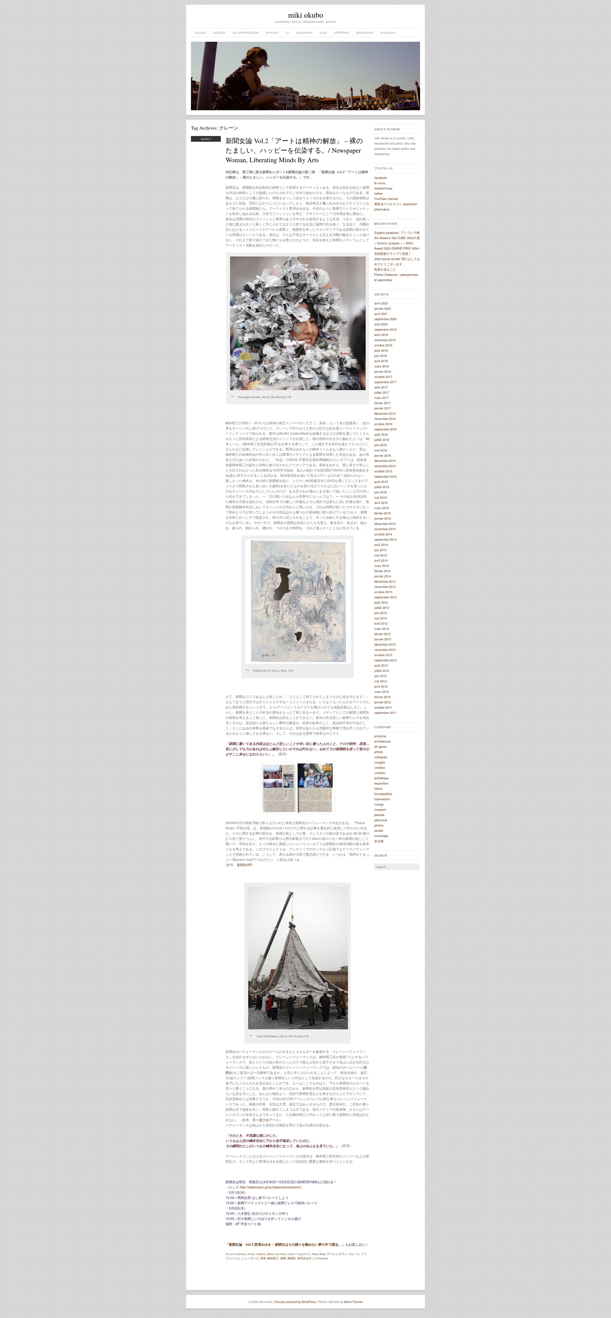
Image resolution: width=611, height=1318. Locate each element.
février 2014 (382, 571)
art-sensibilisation (246, 32)
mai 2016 (380, 450)
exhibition (341, 32)
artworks (272, 32)
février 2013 (382, 634)
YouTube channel (386, 198)
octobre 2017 (383, 376)
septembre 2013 (385, 597)
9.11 (308, 1254)
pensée (379, 814)
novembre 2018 (384, 340)
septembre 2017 (385, 382)
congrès (379, 762)
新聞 (283, 1258)
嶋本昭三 (273, 1258)
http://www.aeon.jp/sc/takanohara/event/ (270, 1187)
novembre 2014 (384, 529)
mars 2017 (381, 397)
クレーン (354, 1254)
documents (304, 32)
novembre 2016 (384, 418)
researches (388, 32)
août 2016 (381, 434)
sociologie (381, 835)
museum (380, 809)
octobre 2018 (383, 345)
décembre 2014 (384, 523)
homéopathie (383, 793)
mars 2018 (381, 366)
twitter (378, 193)
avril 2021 (381, 313)
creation (260, 1254)
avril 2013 (381, 623)
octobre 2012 (383, 655)
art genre (380, 746)
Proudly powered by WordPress (295, 1302)
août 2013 (381, 602)
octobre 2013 (383, 592)
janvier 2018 (382, 371)
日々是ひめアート (265, 1119)
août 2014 (381, 544)
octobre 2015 (383, 471)
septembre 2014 (385, 539)
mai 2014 (380, 555)
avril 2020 (381, 324)
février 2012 (382, 697)
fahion (270, 1254)
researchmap (383, 188)
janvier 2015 (382, 518)
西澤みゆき (304, 1258)
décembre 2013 (384, 581)
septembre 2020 (385, 319)
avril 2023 (381, 303)
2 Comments (321, 1258)
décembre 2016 (384, 413)
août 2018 (381, 350)
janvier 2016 (382, 455)
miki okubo (305, 15)
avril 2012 (381, 686)
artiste (251, 1254)
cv (287, 32)
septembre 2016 (385, 429)
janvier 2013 (382, 639)
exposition (381, 783)
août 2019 (381, 334)
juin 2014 (380, 550)
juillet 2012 (381, 670)
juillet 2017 (381, 392)
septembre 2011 (385, 712)
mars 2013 (381, 628)
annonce (241, 1254)
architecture (382, 741)
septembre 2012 (385, 660)
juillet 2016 (381, 439)
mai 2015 (380, 497)
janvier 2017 (382, 408)
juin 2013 (380, 613)
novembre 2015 (384, 466)
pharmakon (364, 32)
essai (323, 32)
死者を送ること (385, 269)
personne (280, 1254)
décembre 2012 (384, 644)
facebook (380, 177)
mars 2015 (381, 508)
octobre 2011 (383, 707)
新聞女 (291, 1258)
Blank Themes (353, 1302)
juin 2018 (380, 355)
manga (379, 804)
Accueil (200, 32)
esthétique (381, 778)
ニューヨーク (249, 1258)
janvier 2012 (382, 702)
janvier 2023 (382, 308)
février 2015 (382, 513)
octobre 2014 (383, 534)
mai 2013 (380, 618)
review (291, 1254)
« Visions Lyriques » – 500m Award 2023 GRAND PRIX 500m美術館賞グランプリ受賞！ (396, 248)
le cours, (380, 183)
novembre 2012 (384, 649)
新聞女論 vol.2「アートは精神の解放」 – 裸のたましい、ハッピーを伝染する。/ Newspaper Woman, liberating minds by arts (294, 150)
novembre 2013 (384, 586)
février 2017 (382, 403)
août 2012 (381, 665)
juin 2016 (380, 445)
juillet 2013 (381, 607)
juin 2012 (380, 676)
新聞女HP (244, 864)
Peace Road (318, 1254)
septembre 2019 (385, 329)
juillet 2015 (381, 487)
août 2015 (381, 481)
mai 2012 (380, 681)
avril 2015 (381, 502)
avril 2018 (381, 361)
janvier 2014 (382, 576)
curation (379, 772)
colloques (380, 757)
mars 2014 (381, 565)
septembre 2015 (385, 476)
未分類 (379, 841)
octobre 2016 (383, 424)
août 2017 (381, 387)
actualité (219, 32)
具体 (263, 1258)
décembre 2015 (384, 460)
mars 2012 (381, 691)
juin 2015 (380, 492)
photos (379, 825)
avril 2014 (381, 560)
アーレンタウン (337, 1254)
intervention (382, 799)
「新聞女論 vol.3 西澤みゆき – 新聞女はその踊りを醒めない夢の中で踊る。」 (285, 1244)
